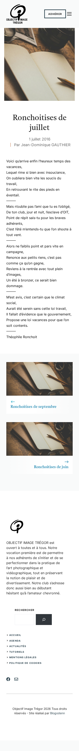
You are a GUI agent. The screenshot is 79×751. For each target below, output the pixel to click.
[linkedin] (16, 679)
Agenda (15, 640)
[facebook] (8, 679)
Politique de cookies (25, 663)
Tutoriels (16, 651)
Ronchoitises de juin (51, 467)
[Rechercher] (44, 619)
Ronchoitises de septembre (33, 407)
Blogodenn (57, 713)
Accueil (15, 635)
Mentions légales (22, 657)
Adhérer (55, 14)
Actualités (17, 646)
